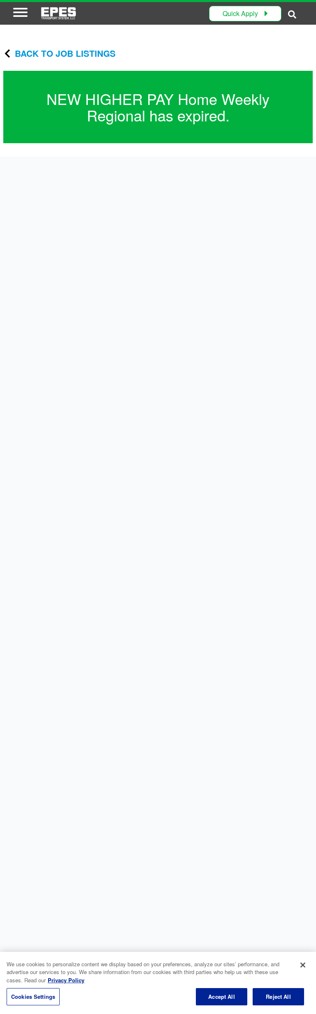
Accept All (221, 996)
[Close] (303, 965)
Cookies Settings (33, 996)
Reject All (278, 996)
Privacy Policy (66, 980)
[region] (158, 983)
